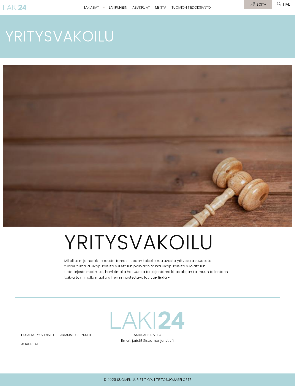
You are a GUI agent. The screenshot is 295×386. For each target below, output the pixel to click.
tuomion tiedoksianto (191, 7)
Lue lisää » (160, 277)
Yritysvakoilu (138, 242)
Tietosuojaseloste (174, 379)
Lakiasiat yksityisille (38, 334)
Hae (286, 4)
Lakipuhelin (118, 7)
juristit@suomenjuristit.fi (153, 340)
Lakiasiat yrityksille (75, 334)
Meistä (160, 7)
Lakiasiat (91, 7)
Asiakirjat (141, 7)
